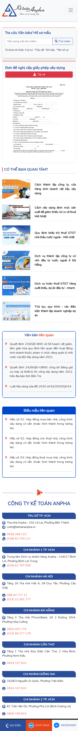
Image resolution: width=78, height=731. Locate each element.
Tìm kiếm (64, 41)
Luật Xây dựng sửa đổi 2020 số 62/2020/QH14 (40, 386)
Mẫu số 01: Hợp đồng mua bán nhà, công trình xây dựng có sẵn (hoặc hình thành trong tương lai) (41, 423)
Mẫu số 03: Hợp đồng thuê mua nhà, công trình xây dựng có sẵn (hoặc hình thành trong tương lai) (41, 462)
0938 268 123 (16, 534)
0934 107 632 (16, 663)
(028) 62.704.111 (19, 539)
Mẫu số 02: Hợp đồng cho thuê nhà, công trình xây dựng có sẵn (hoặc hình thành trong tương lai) (41, 442)
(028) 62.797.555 (19, 565)
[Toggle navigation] (71, 10)
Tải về (41, 75)
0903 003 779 (16, 629)
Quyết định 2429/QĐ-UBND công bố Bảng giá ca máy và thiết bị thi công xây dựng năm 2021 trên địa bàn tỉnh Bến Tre (41, 371)
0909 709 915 (16, 714)
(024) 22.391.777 (19, 599)
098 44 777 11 (17, 595)
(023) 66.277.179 (19, 633)
